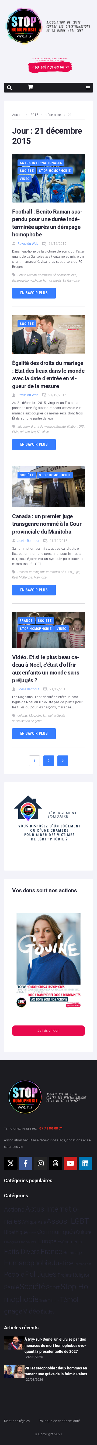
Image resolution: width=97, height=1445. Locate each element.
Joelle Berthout (28, 541)
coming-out (37, 572)
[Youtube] (70, 1163)
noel (50, 716)
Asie (42, 1222)
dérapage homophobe (27, 280)
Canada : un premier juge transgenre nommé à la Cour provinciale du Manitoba (46, 524)
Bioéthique (16, 1232)
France (26, 621)
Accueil (17, 115)
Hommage (72, 1252)
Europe (47, 1241)
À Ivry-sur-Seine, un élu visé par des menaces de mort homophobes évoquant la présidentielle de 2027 (55, 1345)
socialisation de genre (27, 721)
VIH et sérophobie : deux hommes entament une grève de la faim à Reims (57, 1371)
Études (48, 1312)
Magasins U (37, 716)
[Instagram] (40, 1163)
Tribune (53, 1301)
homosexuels (52, 280)
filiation (72, 426)
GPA (81, 426)
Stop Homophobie (55, 171)
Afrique (29, 1222)
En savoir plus (34, 293)
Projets (65, 1275)
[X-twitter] (11, 1163)
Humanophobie (27, 1263)
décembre (53, 115)
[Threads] (55, 1163)
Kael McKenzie (22, 577)
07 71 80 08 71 (51, 1128)
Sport (53, 1287)
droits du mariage (43, 426)
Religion (82, 1275)
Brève (32, 1233)
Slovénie (43, 432)
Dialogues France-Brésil (20, 1242)
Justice (63, 1263)
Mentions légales (17, 1421)
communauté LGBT (59, 572)
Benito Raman (27, 275)
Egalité (61, 426)
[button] (88, 88)
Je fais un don (48, 1030)
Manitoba (40, 577)
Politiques (41, 1274)
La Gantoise (71, 280)
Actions (14, 1209)
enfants (23, 716)
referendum (28, 432)
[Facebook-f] (25, 1163)
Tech (43, 1301)
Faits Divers (22, 1252)
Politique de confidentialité (59, 1421)
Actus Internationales (41, 163)
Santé (11, 1287)
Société (27, 171)
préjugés (59, 716)
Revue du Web (28, 244)
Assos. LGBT (68, 1221)
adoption (24, 426)
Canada (23, 572)
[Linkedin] (85, 1163)
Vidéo (24, 179)
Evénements (69, 1241)
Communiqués (56, 1232)
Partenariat (83, 1264)
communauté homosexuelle (57, 275)
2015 (34, 115)
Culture (83, 1232)
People (14, 1274)
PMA (15, 432)
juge (76, 572)
